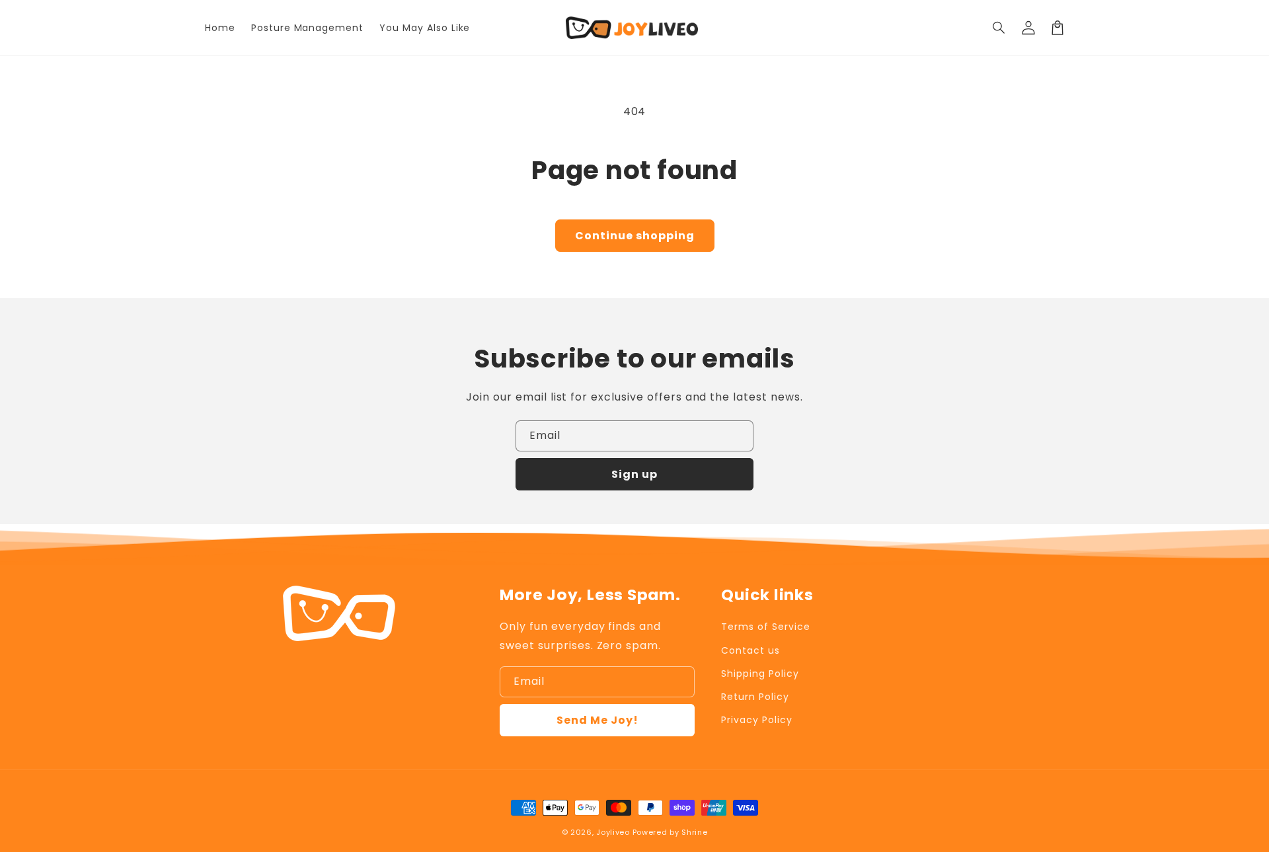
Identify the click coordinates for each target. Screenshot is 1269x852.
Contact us (750, 650)
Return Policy (754, 696)
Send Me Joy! (597, 720)
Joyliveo (613, 832)
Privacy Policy (756, 719)
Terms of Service (765, 626)
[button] (999, 27)
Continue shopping (635, 235)
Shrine (694, 832)
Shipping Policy (759, 673)
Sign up (634, 474)
